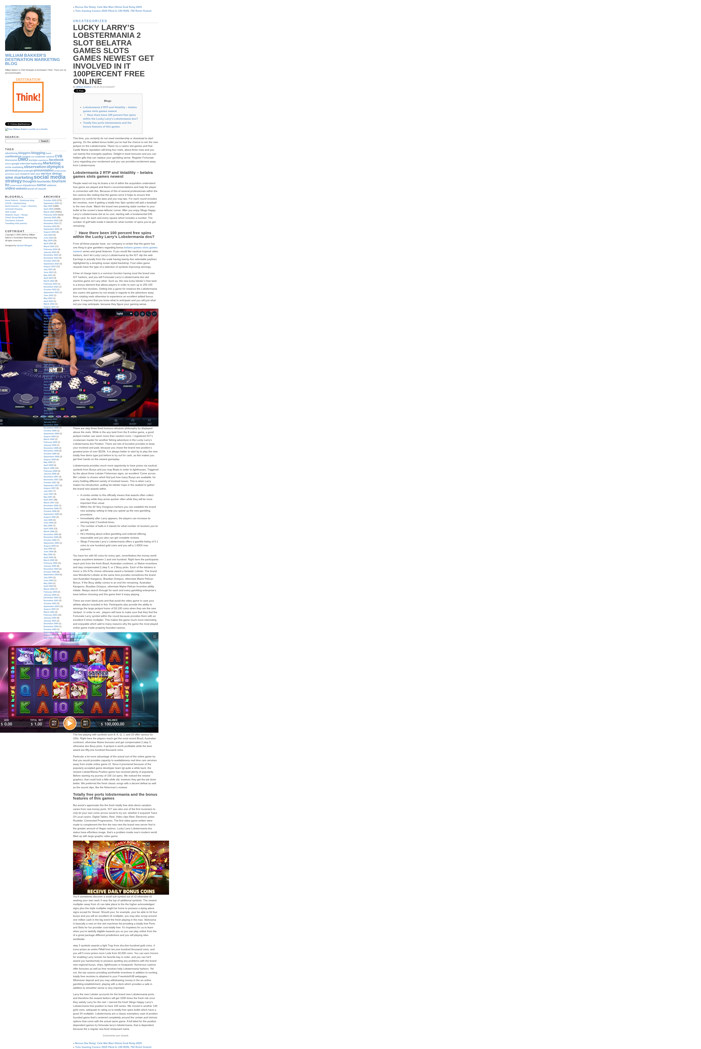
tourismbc (44, 181)
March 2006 (49, 531)
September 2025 (51, 203)
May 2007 (48, 497)
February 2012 (50, 367)
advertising (11, 153)
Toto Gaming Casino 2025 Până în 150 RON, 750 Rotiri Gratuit (113, 10)
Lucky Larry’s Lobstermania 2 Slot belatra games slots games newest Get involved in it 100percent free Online (113, 54)
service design (51, 173)
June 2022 (48, 295)
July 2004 (48, 577)
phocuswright (25, 170)
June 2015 (48, 327)
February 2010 (50, 419)
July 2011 (48, 379)
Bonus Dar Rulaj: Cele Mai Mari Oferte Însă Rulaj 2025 (108, 6)
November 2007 (51, 479)
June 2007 (48, 494)
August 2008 (50, 459)
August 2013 (50, 347)
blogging (38, 153)
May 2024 (48, 240)
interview (25, 163)
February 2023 (50, 284)
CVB (58, 156)
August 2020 (50, 315)
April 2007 (48, 500)
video (10, 188)
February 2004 (50, 592)
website (21, 188)
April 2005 (48, 557)
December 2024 (51, 220)
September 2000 (51, 632)
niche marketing (14, 167)
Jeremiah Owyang (13, 209)
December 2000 (51, 623)
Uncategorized (90, 21)
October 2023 (50, 261)
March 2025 (49, 212)
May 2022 (48, 298)
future (8, 164)
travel (13, 185)
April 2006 (48, 528)
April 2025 (48, 209)
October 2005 (50, 540)
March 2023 (49, 281)
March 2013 (49, 353)
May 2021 (48, 310)
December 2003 (51, 597)
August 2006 (50, 517)
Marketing (51, 163)
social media (50, 177)
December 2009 (51, 425)
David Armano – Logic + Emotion (21, 206)
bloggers (24, 153)
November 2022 (51, 287)
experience (43, 160)
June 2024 (48, 238)
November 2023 (51, 258)
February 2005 (50, 563)
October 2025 (50, 200)
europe (33, 160)
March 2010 (49, 416)
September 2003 (51, 606)
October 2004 (50, 572)
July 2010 (48, 410)
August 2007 (50, 488)
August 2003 (50, 609)
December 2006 (51, 505)
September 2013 (51, 344)
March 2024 (49, 246)
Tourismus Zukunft (14, 220)
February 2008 (50, 471)
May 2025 (48, 206)
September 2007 (51, 485)
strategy (13, 181)
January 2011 (50, 393)
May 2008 (48, 462)
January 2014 (50, 338)
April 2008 (48, 465)
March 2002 (49, 612)
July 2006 (48, 520)
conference (13, 156)
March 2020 (49, 324)
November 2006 (51, 508)
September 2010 (51, 405)
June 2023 (48, 272)
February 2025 (50, 215)
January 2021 (50, 313)
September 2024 (51, 229)
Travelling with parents (16, 223)
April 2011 (48, 387)
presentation (44, 170)
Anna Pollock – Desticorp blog (19, 200)
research (25, 174)
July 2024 (48, 235)
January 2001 (50, 621)
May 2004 (48, 583)
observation (35, 167)
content (26, 156)
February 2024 (50, 249)
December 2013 (51, 341)
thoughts (29, 181)
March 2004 (49, 589)
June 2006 (48, 523)
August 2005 (50, 546)
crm (32, 157)
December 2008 (51, 448)
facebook (56, 160)
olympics (55, 166)
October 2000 (50, 629)
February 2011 (50, 390)
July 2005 (48, 549)
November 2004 (51, 569)
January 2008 (50, 474)
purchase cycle (12, 174)
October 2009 (50, 431)
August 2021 (50, 307)
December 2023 (51, 255)
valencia (51, 185)
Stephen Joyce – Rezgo (16, 215)
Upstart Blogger (24, 245)
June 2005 (48, 551)
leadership (37, 163)
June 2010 (48, 413)
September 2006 (51, 514)
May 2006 (48, 525)
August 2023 (50, 266)
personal (11, 170)
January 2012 (50, 370)
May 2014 (48, 336)
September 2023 (51, 264)
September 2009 (51, 433)
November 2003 (51, 600)
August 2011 (49, 376)
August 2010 (50, 408)
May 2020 (48, 318)
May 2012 (48, 362)
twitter (41, 185)
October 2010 (50, 402)
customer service (44, 156)
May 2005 (48, 554)
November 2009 (51, 428)
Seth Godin (10, 212)
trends (19, 185)
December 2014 (51, 330)
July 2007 (48, 491)
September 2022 (51, 292)
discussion (11, 160)
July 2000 (48, 638)
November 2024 (51, 223)
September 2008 (51, 456)
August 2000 (50, 635)
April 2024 (48, 243)
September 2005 (51, 543)
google (15, 163)
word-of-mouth (37, 188)
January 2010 (50, 422)
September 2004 (51, 574)
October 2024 (50, 226)
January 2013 (50, 356)
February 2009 (50, 442)
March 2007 (49, 502)
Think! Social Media (14, 217)
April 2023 (48, 278)
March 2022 (49, 304)
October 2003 (50, 603)
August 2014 (50, 333)
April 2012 (48, 364)
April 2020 (48, 321)
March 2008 (49, 468)
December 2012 (51, 359)
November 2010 (51, 399)
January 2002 (50, 618)
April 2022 (48, 301)
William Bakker (84, 87)
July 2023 (48, 269)
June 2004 (48, 580)
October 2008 (50, 454)
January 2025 (50, 217)
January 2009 (50, 445)
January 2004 (50, 595)
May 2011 (48, 385)
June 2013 (48, 350)
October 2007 (50, 482)
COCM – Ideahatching (15, 203)
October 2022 (50, 289)
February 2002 (50, 615)
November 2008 (51, 451)
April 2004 (48, 586)
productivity (60, 171)
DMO (23, 159)
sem (32, 174)
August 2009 (50, 436)
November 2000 (51, 626)
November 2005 (51, 537)
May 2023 (48, 275)
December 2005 (51, 534)
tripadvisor (29, 185)
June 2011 (48, 382)
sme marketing (19, 177)
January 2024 (50, 252)
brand (48, 153)
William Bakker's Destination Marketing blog (32, 59)
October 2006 (50, 511)
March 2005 (49, 560)
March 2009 (49, 439)
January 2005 (50, 566)
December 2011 (51, 373)
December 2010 (51, 396)
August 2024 (50, 232)
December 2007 (51, 477)
